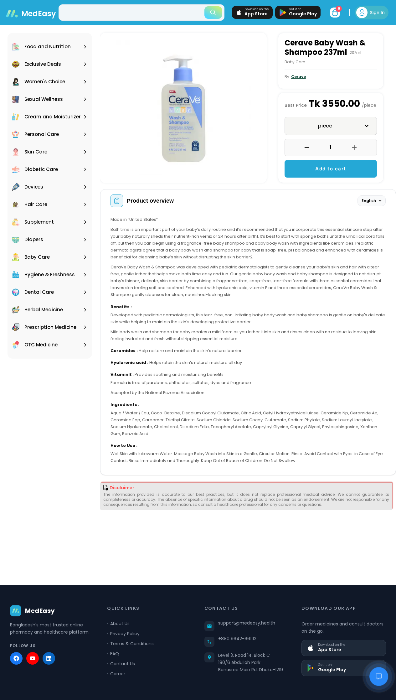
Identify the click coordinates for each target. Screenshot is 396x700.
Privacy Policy (125, 633)
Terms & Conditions (132, 643)
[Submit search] (213, 12)
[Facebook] (16, 658)
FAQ (114, 654)
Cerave (298, 76)
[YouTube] (32, 658)
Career (117, 674)
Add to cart (330, 169)
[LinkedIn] (49, 658)
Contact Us (122, 664)
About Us (120, 623)
